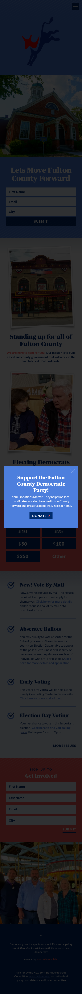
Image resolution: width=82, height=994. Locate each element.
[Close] (72, 471)
